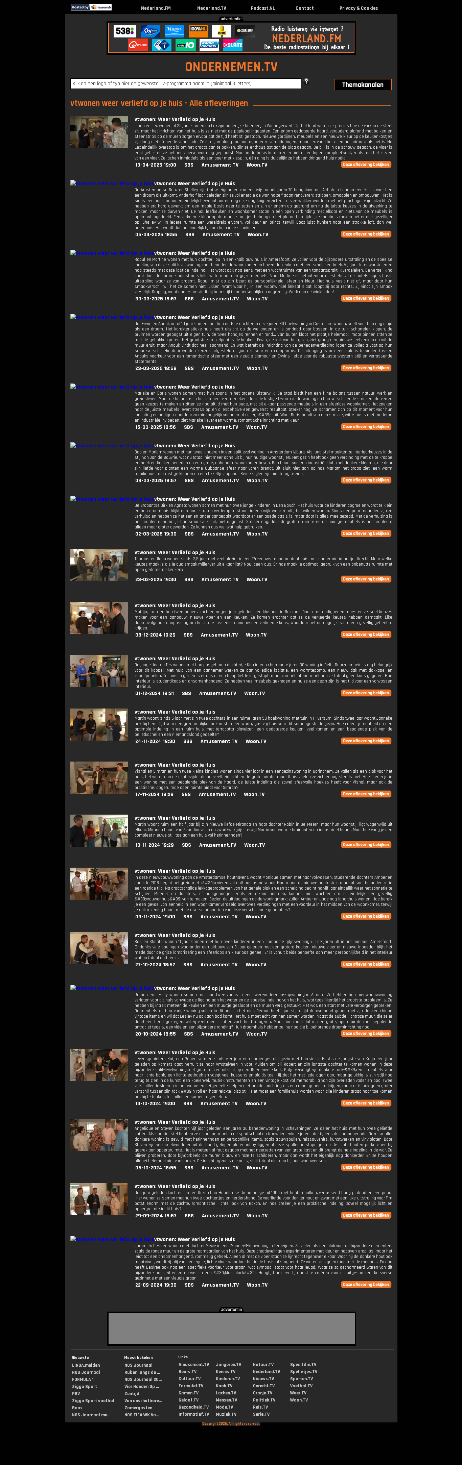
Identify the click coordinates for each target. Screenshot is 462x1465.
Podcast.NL (263, 8)
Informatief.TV (194, 1414)
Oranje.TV (262, 1393)
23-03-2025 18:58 (156, 368)
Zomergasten (138, 1408)
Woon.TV (257, 165)
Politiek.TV (264, 1400)
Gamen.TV (189, 1393)
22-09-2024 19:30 (156, 1285)
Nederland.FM (156, 8)
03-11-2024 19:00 (155, 916)
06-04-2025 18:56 (156, 234)
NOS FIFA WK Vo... (141, 1415)
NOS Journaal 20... (143, 1379)
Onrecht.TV (264, 1386)
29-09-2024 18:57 (156, 1215)
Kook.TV (224, 1386)
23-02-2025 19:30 (155, 579)
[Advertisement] (29, 121)
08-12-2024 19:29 (155, 635)
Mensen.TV (226, 1400)
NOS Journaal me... (91, 1415)
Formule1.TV (191, 1386)
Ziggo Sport (84, 1387)
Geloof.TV (189, 1400)
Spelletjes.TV (303, 1372)
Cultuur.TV (190, 1379)
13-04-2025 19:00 (155, 165)
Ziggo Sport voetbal (93, 1401)
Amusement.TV (220, 165)
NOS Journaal (86, 1372)
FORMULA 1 (83, 1379)
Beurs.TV (188, 1372)
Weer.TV (298, 1393)
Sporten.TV (301, 1379)
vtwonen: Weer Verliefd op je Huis (175, 119)
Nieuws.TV (263, 1379)
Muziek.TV (226, 1414)
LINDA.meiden (86, 1365)
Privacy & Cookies (359, 8)
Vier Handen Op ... (141, 1387)
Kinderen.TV (228, 1379)
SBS (188, 165)
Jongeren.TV (228, 1365)
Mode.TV (224, 1407)
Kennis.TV (225, 1372)
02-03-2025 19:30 (156, 534)
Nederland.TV (211, 8)
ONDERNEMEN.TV (231, 67)
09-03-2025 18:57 (156, 480)
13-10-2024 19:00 (155, 1103)
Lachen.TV (226, 1393)
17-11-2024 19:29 (154, 794)
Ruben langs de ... (142, 1372)
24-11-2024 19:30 (155, 741)
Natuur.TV (263, 1365)
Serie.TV (261, 1414)
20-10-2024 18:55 (155, 1034)
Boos (77, 1408)
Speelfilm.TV (303, 1365)
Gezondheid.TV (194, 1407)
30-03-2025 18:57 (156, 298)
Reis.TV (260, 1407)
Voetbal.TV (301, 1386)
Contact (305, 8)
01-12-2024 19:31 (154, 693)
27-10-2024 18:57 (155, 964)
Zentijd (131, 1394)
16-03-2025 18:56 (155, 427)
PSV (76, 1394)
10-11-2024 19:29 (154, 845)
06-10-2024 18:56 (155, 1167)
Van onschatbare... (143, 1401)
